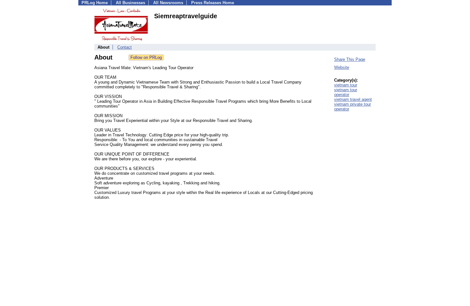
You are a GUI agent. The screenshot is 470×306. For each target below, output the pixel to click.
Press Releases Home (212, 2)
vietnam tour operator (345, 92)
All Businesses (130, 2)
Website (341, 67)
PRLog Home (95, 2)
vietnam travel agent (353, 99)
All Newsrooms (168, 2)
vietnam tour (345, 85)
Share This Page (349, 59)
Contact (124, 47)
